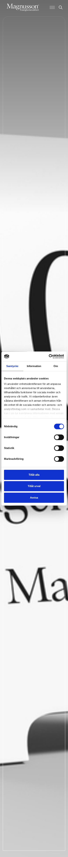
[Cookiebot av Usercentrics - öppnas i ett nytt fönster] (49, 356)
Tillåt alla (34, 474)
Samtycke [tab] (12, 366)
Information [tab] (34, 366)
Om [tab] (56, 366)
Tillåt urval (34, 486)
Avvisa (34, 497)
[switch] (59, 437)
